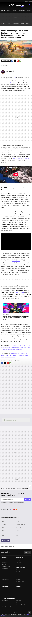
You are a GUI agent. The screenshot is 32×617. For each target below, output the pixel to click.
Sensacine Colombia (20, 604)
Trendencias (4, 589)
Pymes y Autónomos (20, 591)
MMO (8, 360)
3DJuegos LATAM (20, 600)
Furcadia (18, 360)
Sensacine (18, 569)
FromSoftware (16, 23)
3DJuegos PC (16, 5)
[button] (10, 71)
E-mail (20, 61)
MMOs (14, 77)
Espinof (18, 571)
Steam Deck (19, 533)
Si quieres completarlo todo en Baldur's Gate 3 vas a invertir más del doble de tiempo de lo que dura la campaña (15, 355)
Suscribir (27, 499)
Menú (2, 6)
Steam (29, 10)
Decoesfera (4, 591)
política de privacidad (19, 502)
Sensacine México (20, 602)
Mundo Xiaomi (5, 568)
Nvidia (3, 533)
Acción (14, 10)
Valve (17, 530)
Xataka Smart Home (6, 566)
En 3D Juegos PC (6, 314)
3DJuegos (18, 560)
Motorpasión (19, 579)
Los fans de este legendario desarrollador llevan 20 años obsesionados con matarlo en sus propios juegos (16, 318)
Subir (26, 552)
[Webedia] (28, 1)
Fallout (22, 23)
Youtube (14, 509)
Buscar (30, 546)
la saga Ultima (16, 261)
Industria (4, 524)
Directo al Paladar (5, 579)
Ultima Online (13, 83)
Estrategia (22, 10)
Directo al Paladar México (7, 606)
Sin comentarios (6, 60)
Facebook (12, 61)
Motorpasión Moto (20, 581)
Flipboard (18, 61)
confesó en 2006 (19, 292)
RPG (4, 23)
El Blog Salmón (19, 589)
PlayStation (28, 23)
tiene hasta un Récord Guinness (21, 158)
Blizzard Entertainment (22, 536)
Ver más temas (6, 540)
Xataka (3, 560)
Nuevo (29, 6)
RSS (17, 509)
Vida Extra (18, 562)
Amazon (8, 23)
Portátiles (18, 527)
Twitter (15, 61)
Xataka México (5, 600)
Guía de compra (5, 10)
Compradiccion (5, 593)
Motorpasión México (20, 606)
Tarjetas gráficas (20, 524)
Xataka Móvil (4, 562)
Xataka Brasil (4, 602)
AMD (3, 536)
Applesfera (4, 564)
